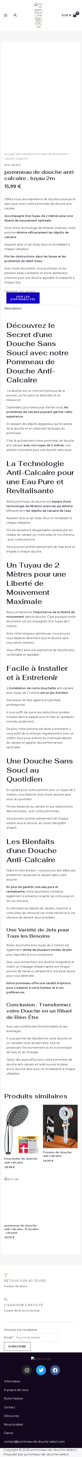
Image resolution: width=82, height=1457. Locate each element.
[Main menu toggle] (6, 15)
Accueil (9, 153)
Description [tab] (13, 308)
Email (9, 1337)
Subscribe (17, 1346)
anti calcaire (24, 153)
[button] (15, 15)
